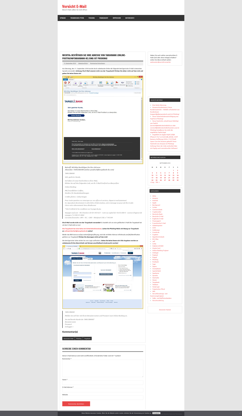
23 (177, 178)
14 (169, 175)
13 (165, 175)
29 (173, 180)
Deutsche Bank (157, 214)
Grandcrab (155, 232)
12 (161, 175)
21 (169, 178)
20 (165, 178)
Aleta (154, 196)
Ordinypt (155, 253)
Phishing (92, 18)
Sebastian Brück (83, 63)
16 (177, 175)
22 (173, 178)
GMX (154, 228)
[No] (240, 413)
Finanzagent (103, 18)
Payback (155, 255)
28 (169, 180)
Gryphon (155, 234)
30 (177, 180)
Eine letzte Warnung (159, 105)
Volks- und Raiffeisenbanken (161, 298)
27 (165, 180)
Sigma (154, 266)
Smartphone (156, 268)
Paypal (154, 257)
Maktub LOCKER (157, 246)
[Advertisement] (121, 35)
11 (156, 175)
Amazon (155, 198)
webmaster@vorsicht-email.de (160, 62)
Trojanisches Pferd (77, 18)
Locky (154, 243)
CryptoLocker (156, 212)
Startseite (155, 278)
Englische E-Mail (157, 219)
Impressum (117, 18)
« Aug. (152, 182)
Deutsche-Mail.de (165, 310)
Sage (154, 264)
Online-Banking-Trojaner (160, 250)
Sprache (63, 18)
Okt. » (158, 182)
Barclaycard (156, 205)
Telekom (155, 284)
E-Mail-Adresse (68, 387)
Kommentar (66, 358)
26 (161, 180)
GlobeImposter (157, 225)
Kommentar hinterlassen (97, 63)
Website (65, 394)
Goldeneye (156, 230)
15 (173, 175)
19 (161, 178)
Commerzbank (157, 209)
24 (152, 180)
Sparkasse (155, 273)
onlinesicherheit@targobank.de (75, 231)
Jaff (153, 241)
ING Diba (155, 239)
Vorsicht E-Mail (74, 6)
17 (152, 178)
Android (155, 200)
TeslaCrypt (155, 287)
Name (64, 379)
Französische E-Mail (159, 223)
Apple (154, 203)
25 (156, 180)
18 (156, 178)
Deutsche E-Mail (68, 338)
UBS (153, 291)
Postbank (155, 262)
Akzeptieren (156, 413)
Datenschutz (129, 18)
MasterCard (156, 248)
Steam (154, 280)
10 (152, 175)
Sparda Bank (156, 271)
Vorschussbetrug (158, 300)
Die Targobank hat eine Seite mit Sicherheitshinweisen (82, 229)
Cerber (154, 207)
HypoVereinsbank (158, 237)
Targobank (87, 338)
